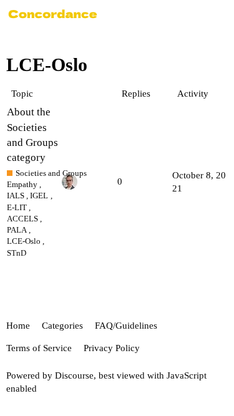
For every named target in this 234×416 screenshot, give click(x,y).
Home (18, 326)
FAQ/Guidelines (126, 326)
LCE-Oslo (24, 241)
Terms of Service (39, 348)
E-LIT (17, 207)
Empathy (22, 184)
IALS (15, 195)
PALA (17, 230)
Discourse (74, 375)
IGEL (39, 195)
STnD (16, 253)
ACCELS (22, 218)
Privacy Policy (112, 348)
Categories (62, 326)
